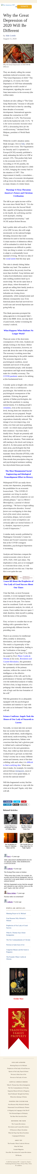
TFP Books (18, 1155)
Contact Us (23, 1162)
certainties (7, 408)
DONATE (24, 6)
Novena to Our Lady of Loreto (18, 1077)
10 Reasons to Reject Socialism (18, 1130)
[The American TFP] (8, 6)
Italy (23, 144)
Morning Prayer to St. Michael (16, 913)
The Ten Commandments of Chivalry (18, 940)
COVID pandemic (10, 376)
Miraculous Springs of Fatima (18, 1097)
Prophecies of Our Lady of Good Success (17, 927)
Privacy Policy (24, 1163)
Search (28, 1162)
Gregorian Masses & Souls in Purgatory (18, 1091)
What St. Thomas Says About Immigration (15, 934)
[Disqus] (18, 878)
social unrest (11, 259)
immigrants (19, 771)
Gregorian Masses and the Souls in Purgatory (17, 951)
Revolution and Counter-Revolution (18, 1127)
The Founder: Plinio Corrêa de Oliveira (16, 958)
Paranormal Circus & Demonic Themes (18, 1107)
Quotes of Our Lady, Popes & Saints (18, 1071)
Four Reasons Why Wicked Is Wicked (16, 919)
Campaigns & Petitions (18, 1136)
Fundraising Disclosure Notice (12, 1163)
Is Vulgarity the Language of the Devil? (18, 1110)
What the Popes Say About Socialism (18, 1133)
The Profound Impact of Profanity (18, 1113)
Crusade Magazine (18, 1149)
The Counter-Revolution (18, 1124)
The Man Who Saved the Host (18, 1116)
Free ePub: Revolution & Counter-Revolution (18, 1152)
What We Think (18, 1146)
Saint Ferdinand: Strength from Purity (18, 1094)
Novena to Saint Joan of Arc (15, 945)
